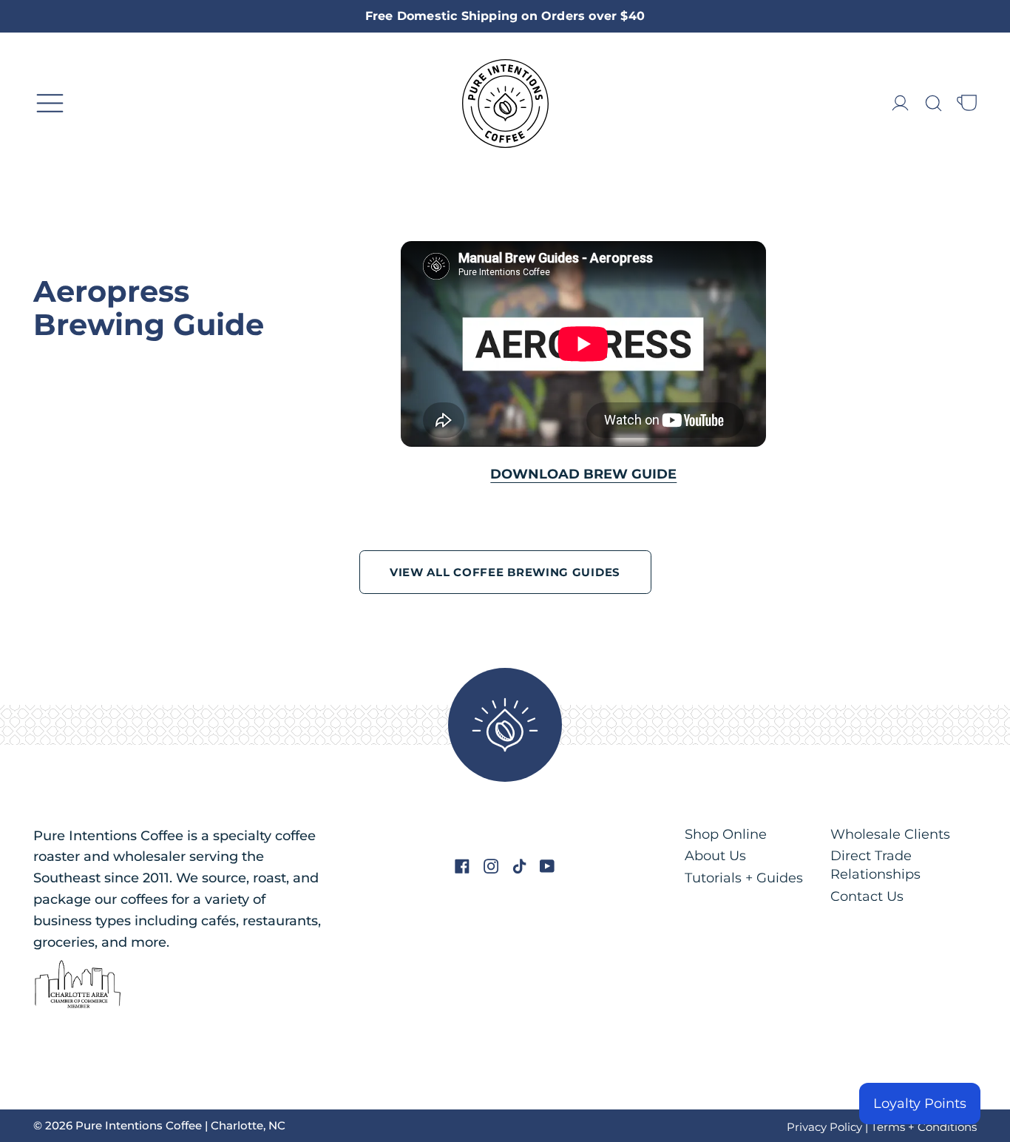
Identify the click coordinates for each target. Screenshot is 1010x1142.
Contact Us (867, 896)
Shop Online (726, 834)
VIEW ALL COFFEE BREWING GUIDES (505, 572)
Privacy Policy (824, 1127)
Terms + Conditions (924, 1127)
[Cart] (967, 103)
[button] (933, 103)
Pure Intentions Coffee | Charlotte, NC (180, 1125)
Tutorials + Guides (744, 878)
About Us (715, 856)
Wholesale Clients (890, 834)
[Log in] (900, 103)
